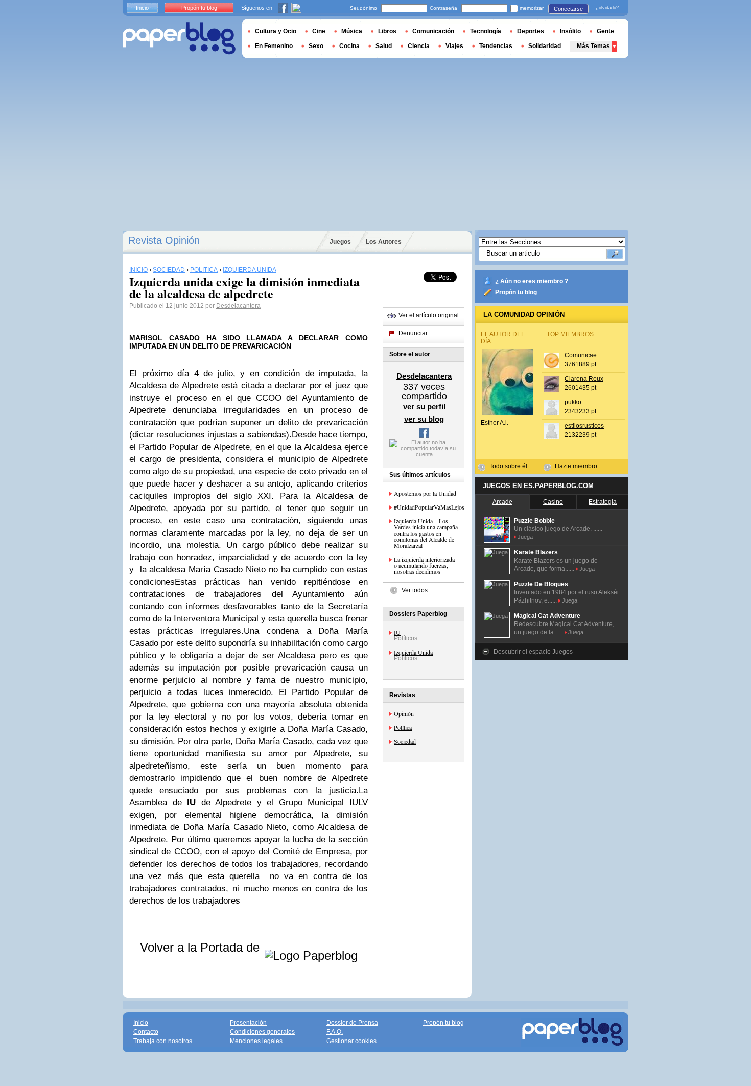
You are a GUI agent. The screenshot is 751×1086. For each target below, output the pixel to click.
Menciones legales (256, 1041)
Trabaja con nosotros (162, 1041)
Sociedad (405, 741)
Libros (387, 31)
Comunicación (433, 31)
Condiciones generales (262, 1031)
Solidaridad (544, 46)
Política (403, 727)
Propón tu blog (516, 292)
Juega (525, 537)
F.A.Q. (334, 1031)
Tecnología (485, 31)
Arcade (502, 501)
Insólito (570, 31)
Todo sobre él (508, 466)
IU (397, 632)
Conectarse (568, 9)
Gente (605, 31)
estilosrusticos (584, 425)
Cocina (349, 46)
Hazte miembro (576, 466)
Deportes (530, 31)
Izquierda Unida (413, 652)
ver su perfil (424, 406)
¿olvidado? (607, 7)
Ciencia (419, 46)
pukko (573, 402)
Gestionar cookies (351, 1041)
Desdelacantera (238, 305)
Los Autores (384, 241)
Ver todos (415, 590)
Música (351, 31)
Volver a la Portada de (201, 947)
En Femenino (274, 46)
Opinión (404, 713)
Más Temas (593, 46)
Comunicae (581, 355)
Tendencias (495, 46)
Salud (383, 46)
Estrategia (603, 501)
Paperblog (179, 38)
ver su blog (424, 418)
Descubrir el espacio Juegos (533, 651)
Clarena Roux (584, 378)
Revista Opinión (164, 240)
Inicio (142, 8)
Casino (553, 501)
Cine (318, 31)
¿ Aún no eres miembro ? (531, 281)
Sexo (316, 46)
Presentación (248, 1022)
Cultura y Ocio (275, 31)
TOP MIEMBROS (570, 334)
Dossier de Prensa (352, 1022)
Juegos (340, 241)
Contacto (145, 1031)
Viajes (454, 46)
